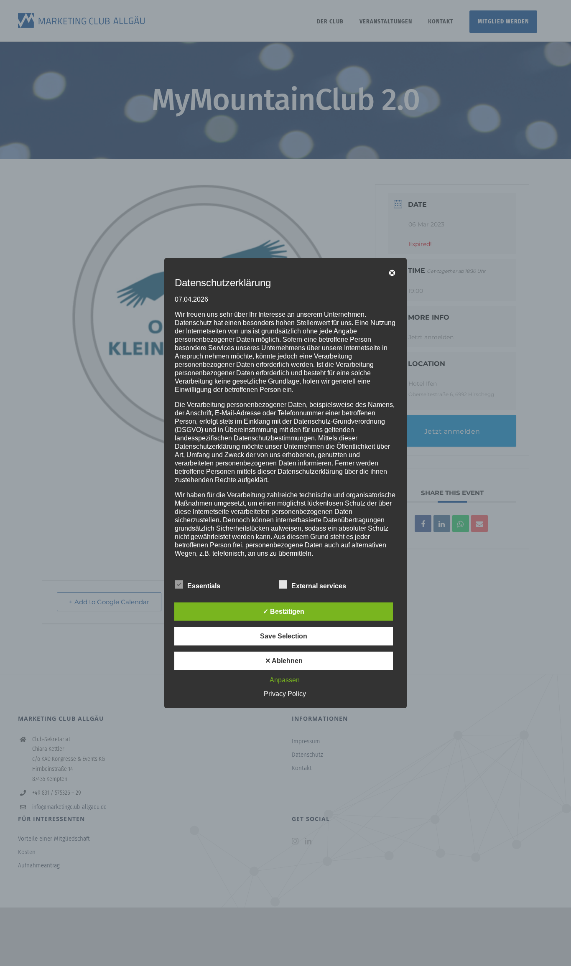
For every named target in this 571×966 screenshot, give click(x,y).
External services (318, 585)
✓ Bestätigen (283, 611)
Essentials (203, 585)
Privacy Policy (285, 693)
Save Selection (283, 635)
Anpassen (285, 679)
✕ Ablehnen (284, 660)
